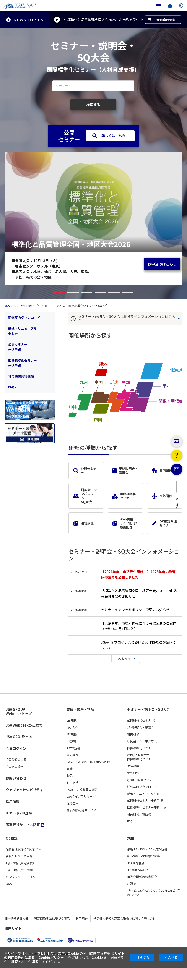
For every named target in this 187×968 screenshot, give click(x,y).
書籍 (70, 769)
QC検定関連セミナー (168, 523)
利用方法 (72, 783)
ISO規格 (72, 727)
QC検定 (12, 838)
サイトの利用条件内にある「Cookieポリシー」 (64, 955)
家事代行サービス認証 (23, 824)
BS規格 (71, 741)
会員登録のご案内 (17, 760)
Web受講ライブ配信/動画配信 (128, 523)
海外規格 (72, 755)
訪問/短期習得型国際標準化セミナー (140, 757)
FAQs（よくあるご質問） (83, 790)
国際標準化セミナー (128, 495)
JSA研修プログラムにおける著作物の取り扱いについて (138, 645)
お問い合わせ (16, 778)
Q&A (9, 884)
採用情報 (12, 801)
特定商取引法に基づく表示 (52, 918)
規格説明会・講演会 (128, 470)
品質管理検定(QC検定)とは (23, 849)
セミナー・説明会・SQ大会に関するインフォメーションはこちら (126, 318)
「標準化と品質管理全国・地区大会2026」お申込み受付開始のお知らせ (139, 593)
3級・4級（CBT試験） (20, 870)
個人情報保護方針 (16, 918)
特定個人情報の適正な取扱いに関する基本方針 (125, 918)
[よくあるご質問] (176, 455)
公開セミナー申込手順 (17, 347)
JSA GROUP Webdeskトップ (19, 711)
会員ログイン (16, 748)
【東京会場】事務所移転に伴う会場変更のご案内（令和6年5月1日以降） (138, 626)
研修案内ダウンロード (24, 317)
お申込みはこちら (162, 264)
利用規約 (82, 918)
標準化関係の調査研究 (142, 877)
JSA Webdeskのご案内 (24, 725)
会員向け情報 (166, 19)
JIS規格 (72, 721)
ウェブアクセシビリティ (24, 789)
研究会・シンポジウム (142, 741)
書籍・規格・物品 (80, 709)
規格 (130, 838)
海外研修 (165, 495)
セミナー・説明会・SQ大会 (148, 709)
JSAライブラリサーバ (81, 796)
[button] (59, 292)
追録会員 (72, 803)
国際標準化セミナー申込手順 (22, 363)
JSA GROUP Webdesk (19, 306)
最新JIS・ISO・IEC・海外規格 (147, 849)
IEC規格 (72, 734)
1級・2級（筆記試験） (21, 863)
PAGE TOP (177, 504)
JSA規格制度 (135, 863)
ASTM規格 (73, 748)
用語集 (131, 884)
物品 (70, 776)
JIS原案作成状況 (138, 870)
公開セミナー (89, 470)
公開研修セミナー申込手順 (145, 800)
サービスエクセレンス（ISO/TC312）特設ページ (153, 892)
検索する (93, 104)
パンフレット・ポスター (22, 877)
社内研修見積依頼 (21, 376)
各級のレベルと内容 (19, 856)
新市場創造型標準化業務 (143, 856)
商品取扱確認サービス (81, 810)
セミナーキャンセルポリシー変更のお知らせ (135, 609)
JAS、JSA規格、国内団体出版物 (88, 762)
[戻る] (176, 441)
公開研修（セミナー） (142, 721)
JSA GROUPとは (19, 736)
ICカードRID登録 (19, 813)
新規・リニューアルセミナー (22, 331)
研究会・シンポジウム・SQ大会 (89, 496)
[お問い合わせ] (176, 469)
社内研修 (165, 470)
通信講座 (87, 523)
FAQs (12, 387)
